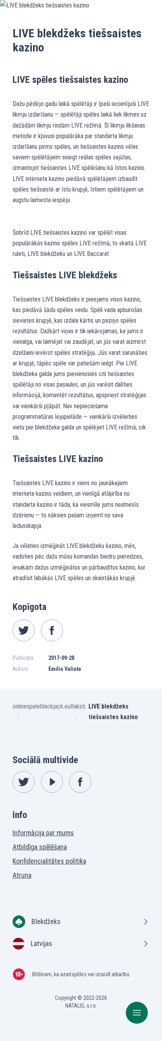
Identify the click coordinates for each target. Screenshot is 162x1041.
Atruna (22, 875)
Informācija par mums (43, 833)
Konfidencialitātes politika (49, 861)
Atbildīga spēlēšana (40, 847)
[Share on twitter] (24, 630)
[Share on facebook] (52, 630)
